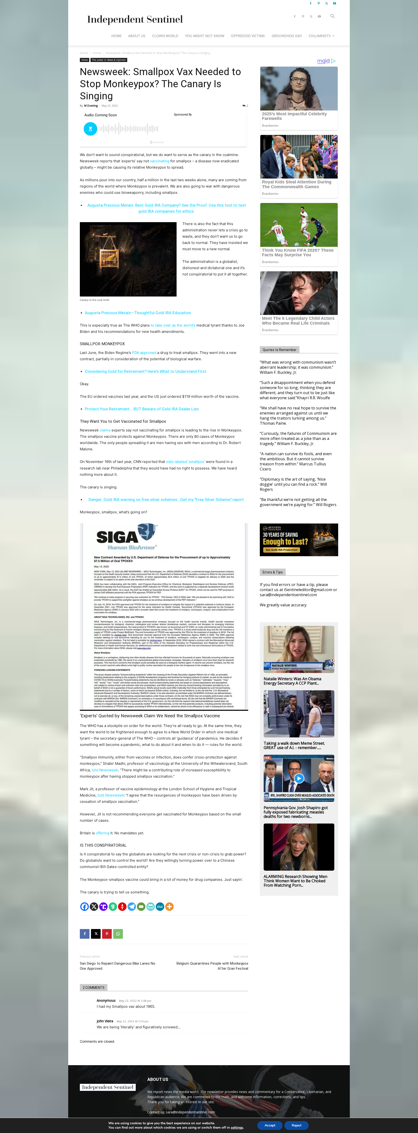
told (104, 770)
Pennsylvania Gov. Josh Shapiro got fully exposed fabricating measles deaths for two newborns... (296, 812)
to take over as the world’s (173, 325)
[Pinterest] (318, 3)
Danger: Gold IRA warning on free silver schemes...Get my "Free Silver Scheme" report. (167, 499)
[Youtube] (334, 3)
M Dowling (91, 105)
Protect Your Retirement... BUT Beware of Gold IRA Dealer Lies (142, 408)
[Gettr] (122, 906)
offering (102, 833)
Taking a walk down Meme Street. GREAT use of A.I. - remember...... (294, 745)
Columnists (320, 35)
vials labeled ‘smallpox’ (185, 461)
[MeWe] (160, 906)
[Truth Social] (103, 906)
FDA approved (144, 352)
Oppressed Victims (248, 35)
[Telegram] (131, 906)
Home (116, 35)
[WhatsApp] (118, 934)
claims (105, 430)
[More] (169, 906)
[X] (326, 3)
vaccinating (159, 161)
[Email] (141, 906)
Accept (270, 1125)
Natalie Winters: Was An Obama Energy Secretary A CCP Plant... (292, 681)
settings (237, 1127)
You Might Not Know (204, 35)
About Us (136, 35)
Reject (296, 1125)
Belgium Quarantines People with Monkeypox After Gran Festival (212, 966)
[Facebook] (310, 3)
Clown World (165, 35)
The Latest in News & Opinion (109, 60)
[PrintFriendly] (150, 906)
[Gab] (113, 906)
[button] (332, 17)
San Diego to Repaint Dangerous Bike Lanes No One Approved (117, 966)
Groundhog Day (287, 35)
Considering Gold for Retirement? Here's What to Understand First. (146, 371)
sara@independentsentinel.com (190, 1112)
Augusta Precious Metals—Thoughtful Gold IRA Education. (138, 312)
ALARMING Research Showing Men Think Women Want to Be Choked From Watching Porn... (295, 880)
